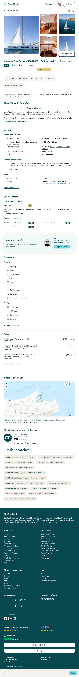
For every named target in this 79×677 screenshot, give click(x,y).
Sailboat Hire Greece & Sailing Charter (19, 462)
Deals (43, 556)
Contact (44, 578)
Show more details (11, 188)
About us (7, 534)
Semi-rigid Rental (48, 536)
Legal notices (9, 657)
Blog (5, 563)
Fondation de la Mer (12, 558)
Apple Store (22, 600)
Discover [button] (49, 4)
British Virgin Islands (12, 585)
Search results (12, 11)
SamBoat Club (43, 69)
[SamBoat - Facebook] (5, 618)
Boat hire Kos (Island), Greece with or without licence (24, 483)
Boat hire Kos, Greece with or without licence (56, 457)
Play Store (23, 606)
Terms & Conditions (11, 660)
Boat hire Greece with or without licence (19, 457)
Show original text (34, 108)
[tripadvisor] (10, 635)
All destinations (10, 588)
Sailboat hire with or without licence (50, 462)
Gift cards (8, 548)
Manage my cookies (49, 581)
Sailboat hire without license (59, 483)
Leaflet (73, 415)
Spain (6, 578)
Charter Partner (20, 434)
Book (73, 673)
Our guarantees (10, 539)
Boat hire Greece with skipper (16, 488)
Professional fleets (11, 546)
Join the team (9, 536)
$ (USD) (39, 650)
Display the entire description (16, 121)
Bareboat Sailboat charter (14, 494)
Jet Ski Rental (46, 546)
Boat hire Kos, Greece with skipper (44, 488)
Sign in (70, 4)
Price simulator (10, 544)
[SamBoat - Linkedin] (14, 618)
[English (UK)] (59, 4)
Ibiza (6, 581)
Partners (44, 660)
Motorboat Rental (48, 534)
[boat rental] (11, 4)
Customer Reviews (11, 553)
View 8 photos (66, 53)
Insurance (8, 541)
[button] (6, 383)
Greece (6, 576)
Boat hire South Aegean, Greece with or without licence (25, 478)
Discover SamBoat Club (13, 213)
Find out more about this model (55, 183)
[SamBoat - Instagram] (10, 618)
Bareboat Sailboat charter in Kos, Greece (20, 499)
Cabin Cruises (46, 553)
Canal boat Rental (48, 548)
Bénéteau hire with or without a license (19, 467)
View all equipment (12, 325)
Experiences (8, 560)
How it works (46, 576)
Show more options (12, 364)
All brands (45, 558)
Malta (6, 583)
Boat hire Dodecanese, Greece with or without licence (24, 473)
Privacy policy (46, 657)
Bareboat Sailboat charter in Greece (42, 494)
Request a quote (62, 247)
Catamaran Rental (48, 544)
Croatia (7, 573)
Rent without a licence (50, 551)
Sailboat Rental (47, 541)
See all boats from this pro (25, 443)
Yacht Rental (46, 539)
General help (46, 573)
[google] (45, 627)
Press (6, 556)
